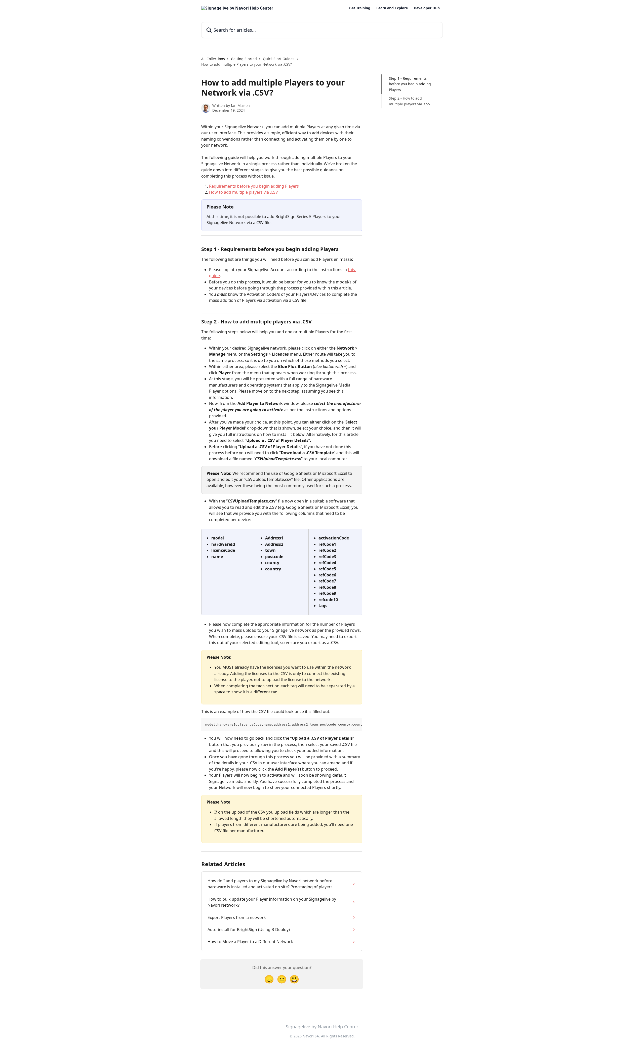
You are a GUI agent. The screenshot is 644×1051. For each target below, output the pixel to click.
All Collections (213, 58)
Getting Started (244, 58)
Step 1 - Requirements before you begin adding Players (410, 84)
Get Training (359, 8)
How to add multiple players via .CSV (243, 192)
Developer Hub (427, 8)
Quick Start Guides (278, 58)
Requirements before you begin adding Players (254, 186)
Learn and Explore (392, 8)
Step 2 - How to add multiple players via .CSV (409, 101)
